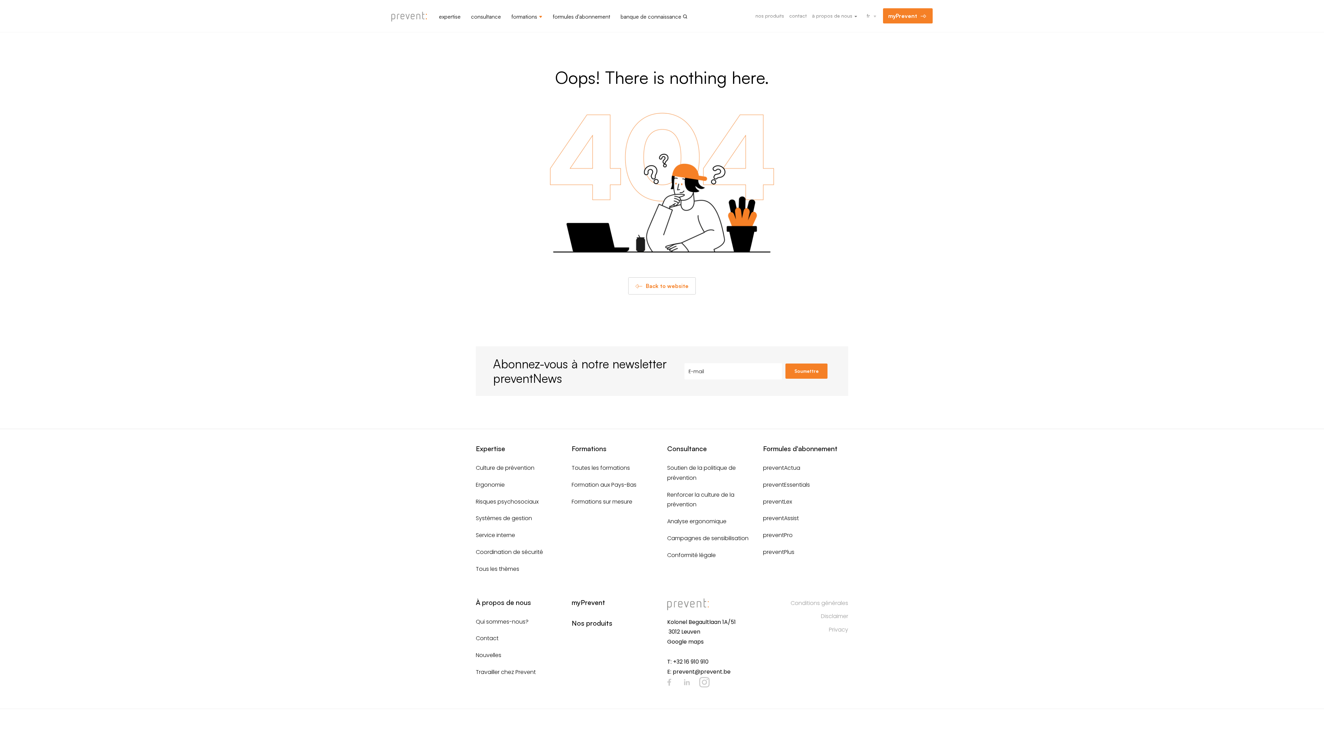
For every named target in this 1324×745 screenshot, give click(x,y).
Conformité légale (691, 555)
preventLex (777, 502)
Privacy (838, 630)
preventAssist (781, 518)
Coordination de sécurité (509, 552)
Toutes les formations (601, 468)
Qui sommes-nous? (502, 622)
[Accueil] (411, 17)
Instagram (704, 682)
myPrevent (902, 15)
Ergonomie (490, 485)
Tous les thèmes (497, 569)
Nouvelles (488, 655)
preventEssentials (786, 485)
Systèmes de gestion (504, 518)
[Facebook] (669, 682)
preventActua (781, 468)
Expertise (450, 16)
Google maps (685, 642)
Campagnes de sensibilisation (708, 538)
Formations (524, 16)
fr (868, 16)
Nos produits (769, 16)
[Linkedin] (686, 682)
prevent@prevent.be (702, 672)
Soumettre (806, 371)
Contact (798, 16)
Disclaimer (834, 616)
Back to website (667, 285)
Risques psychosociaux (507, 502)
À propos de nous (833, 16)
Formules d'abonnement (581, 16)
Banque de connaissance (651, 16)
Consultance (486, 16)
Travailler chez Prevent (506, 672)
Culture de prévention (505, 468)
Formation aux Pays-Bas (604, 485)
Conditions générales (819, 603)
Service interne (495, 535)
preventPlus (778, 552)
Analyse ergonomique (696, 521)
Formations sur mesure (602, 502)
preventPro (778, 535)
